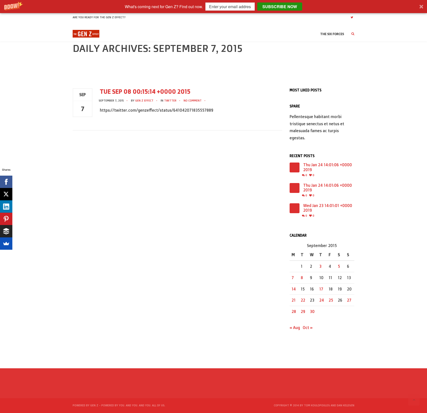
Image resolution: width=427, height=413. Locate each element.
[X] (6, 194)
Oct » (308, 327)
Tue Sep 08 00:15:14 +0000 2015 (145, 91)
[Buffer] (6, 231)
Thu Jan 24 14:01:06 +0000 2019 (327, 167)
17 (321, 289)
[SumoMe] (6, 243)
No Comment (193, 100)
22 (303, 300)
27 (349, 300)
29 (303, 311)
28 (294, 311)
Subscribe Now (279, 6)
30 (312, 311)
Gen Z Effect (144, 100)
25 (331, 300)
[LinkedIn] (6, 206)
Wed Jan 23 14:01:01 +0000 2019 (327, 208)
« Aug (295, 327)
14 (294, 289)
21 (294, 300)
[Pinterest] (6, 219)
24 (321, 300)
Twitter (170, 100)
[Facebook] (6, 182)
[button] (213, 6)
